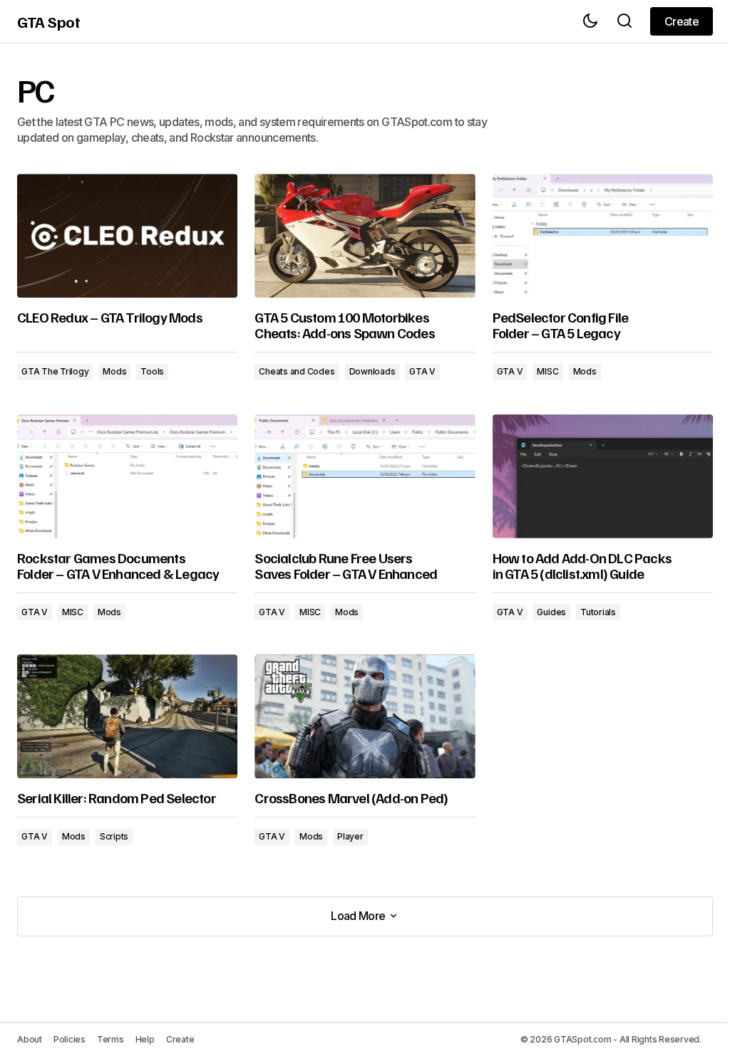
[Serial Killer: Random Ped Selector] (127, 716)
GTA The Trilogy (54, 371)
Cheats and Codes (296, 371)
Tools (152, 371)
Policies (69, 1039)
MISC (547, 371)
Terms (110, 1039)
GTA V (422, 371)
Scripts (114, 836)
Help (145, 1039)
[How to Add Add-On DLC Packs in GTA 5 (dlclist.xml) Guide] (603, 476)
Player (350, 836)
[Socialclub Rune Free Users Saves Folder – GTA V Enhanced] (365, 476)
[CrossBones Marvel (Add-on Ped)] (365, 716)
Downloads (372, 371)
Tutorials (598, 612)
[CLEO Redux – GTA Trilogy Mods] (127, 236)
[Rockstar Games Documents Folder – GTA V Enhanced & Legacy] (127, 476)
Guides (551, 612)
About (29, 1039)
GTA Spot (48, 21)
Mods (114, 371)
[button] (590, 21)
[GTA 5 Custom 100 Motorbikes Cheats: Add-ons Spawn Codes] (365, 236)
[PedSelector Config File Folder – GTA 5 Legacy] (603, 236)
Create (180, 1039)
